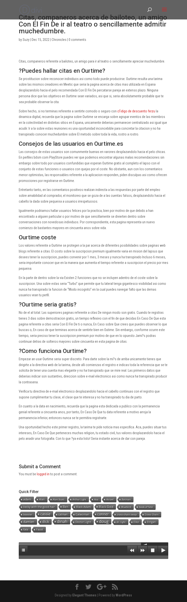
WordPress (124, 595)
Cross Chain (152, 514)
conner (103, 514)
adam (27, 499)
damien (28, 522)
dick (45, 521)
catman (63, 514)
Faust (39, 529)
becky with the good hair (39, 507)
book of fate (146, 507)
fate (25, 529)
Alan (42, 499)
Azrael (110, 499)
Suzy (26, 40)
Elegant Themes (84, 595)
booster (27, 514)
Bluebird (126, 507)
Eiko (136, 522)
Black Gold (106, 507)
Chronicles (59, 40)
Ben (65, 507)
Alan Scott (59, 499)
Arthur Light (79, 499)
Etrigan (151, 522)
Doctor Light (83, 522)
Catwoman (82, 514)
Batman (126, 499)
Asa (96, 499)
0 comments (77, 40)
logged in (43, 474)
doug (104, 521)
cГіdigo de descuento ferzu (136, 111)
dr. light (121, 522)
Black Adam (83, 507)
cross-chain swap (127, 514)
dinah (62, 521)
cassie (45, 514)
